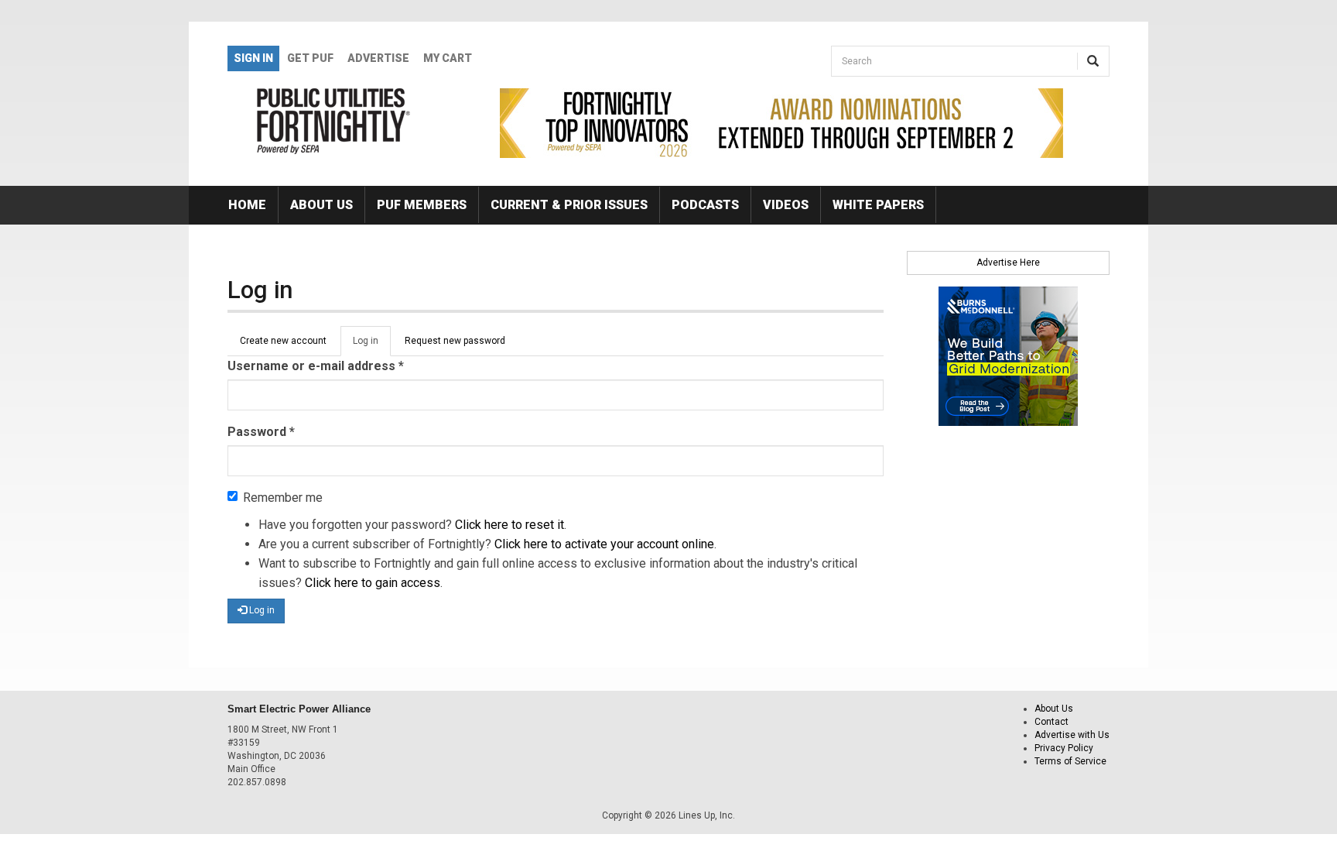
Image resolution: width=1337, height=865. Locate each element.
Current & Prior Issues (569, 204)
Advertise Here (1008, 262)
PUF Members (422, 204)
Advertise (378, 58)
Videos (786, 204)
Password (261, 431)
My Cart (447, 58)
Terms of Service (1070, 761)
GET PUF (310, 58)
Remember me (283, 497)
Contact (1051, 721)
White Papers (878, 204)
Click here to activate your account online (604, 544)
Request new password (455, 340)
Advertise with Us (1072, 734)
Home (247, 204)
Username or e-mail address (315, 366)
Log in (372, 345)
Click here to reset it (509, 524)
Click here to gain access (372, 582)
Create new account (283, 340)
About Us (321, 204)
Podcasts (705, 204)
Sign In (253, 58)
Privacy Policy (1063, 748)
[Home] (333, 120)
